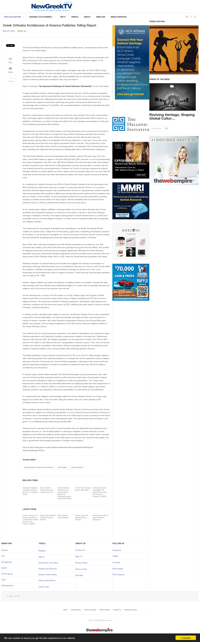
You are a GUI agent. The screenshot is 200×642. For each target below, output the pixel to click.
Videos (74, 17)
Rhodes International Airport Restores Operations (100, 517)
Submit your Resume (48, 569)
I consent (185, 637)
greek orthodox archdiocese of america (38, 467)
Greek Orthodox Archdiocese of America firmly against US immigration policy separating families (65, 493)
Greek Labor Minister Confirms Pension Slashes (48, 517)
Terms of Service (90, 610)
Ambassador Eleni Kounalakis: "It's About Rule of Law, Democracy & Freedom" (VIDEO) (100, 492)
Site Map (79, 575)
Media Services (119, 17)
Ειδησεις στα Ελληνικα (40, 17)
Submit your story (130, 610)
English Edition (12, 17)
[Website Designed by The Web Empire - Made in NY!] (100, 631)
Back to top (14, 596)
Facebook (117, 550)
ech (4, 580)
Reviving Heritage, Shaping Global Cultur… (172, 116)
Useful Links (44, 587)
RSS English (118, 569)
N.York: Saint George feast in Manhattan (83, 489)
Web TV (79, 556)
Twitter (115, 556)
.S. (4, 556)
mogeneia (7, 562)
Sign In (42, 557)
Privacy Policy (81, 563)
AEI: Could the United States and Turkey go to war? (46, 490)
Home (65, 610)
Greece (4, 550)
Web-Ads (100, 17)
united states (62, 467)
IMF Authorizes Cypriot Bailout (63, 516)
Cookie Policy (76, 610)
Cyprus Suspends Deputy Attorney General (81, 517)
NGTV (63, 17)
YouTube (116, 562)
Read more (156, 129)
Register (42, 551)
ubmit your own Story (49, 563)
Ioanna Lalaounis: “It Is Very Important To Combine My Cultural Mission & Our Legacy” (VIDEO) (30, 519)
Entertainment (7, 585)
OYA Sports (8, 574)
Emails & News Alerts (48, 574)
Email (10, 72)
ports (5, 568)
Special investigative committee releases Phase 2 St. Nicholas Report (30, 491)
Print (10, 63)
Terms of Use (81, 569)
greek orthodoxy (77, 467)
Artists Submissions (47, 580)
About (87, 17)
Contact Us (80, 550)
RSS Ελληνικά (118, 574)
